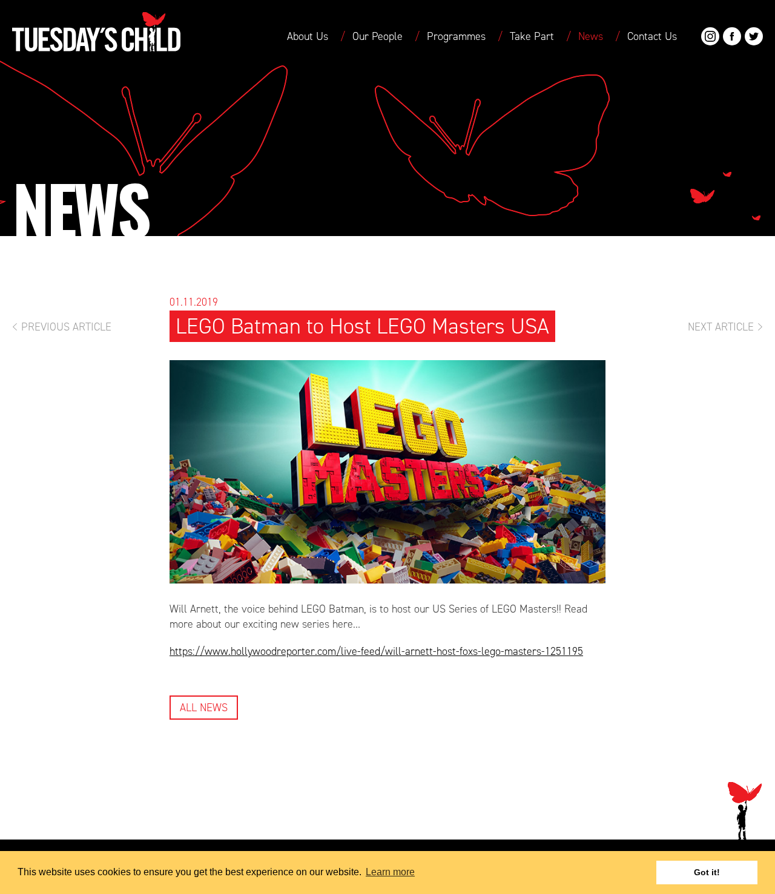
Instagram (710, 36)
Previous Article (66, 327)
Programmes (456, 36)
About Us (307, 36)
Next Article (721, 327)
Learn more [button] (390, 872)
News (590, 36)
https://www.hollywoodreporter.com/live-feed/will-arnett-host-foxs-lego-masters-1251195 (376, 651)
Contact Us (652, 36)
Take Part (532, 36)
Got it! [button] (707, 872)
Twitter (754, 36)
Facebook (732, 36)
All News (204, 707)
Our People (377, 36)
